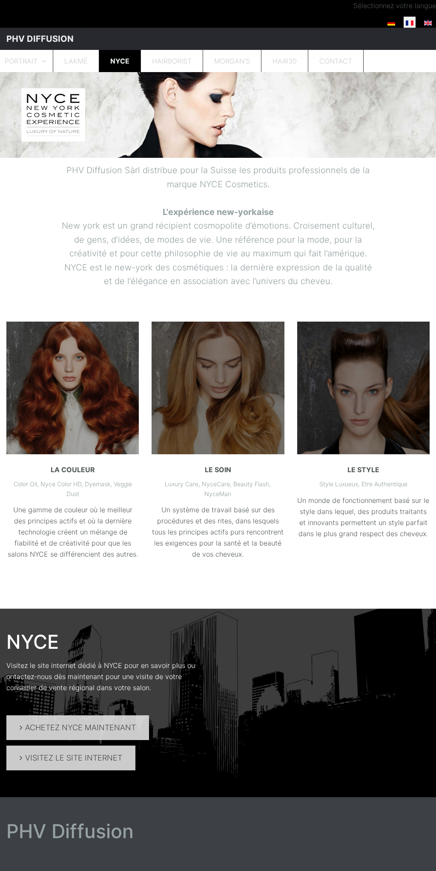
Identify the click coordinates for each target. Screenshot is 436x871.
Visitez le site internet (73, 757)
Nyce (119, 61)
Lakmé (76, 61)
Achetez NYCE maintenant (80, 727)
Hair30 (284, 61)
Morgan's (232, 61)
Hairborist (172, 61)
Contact (335, 61)
